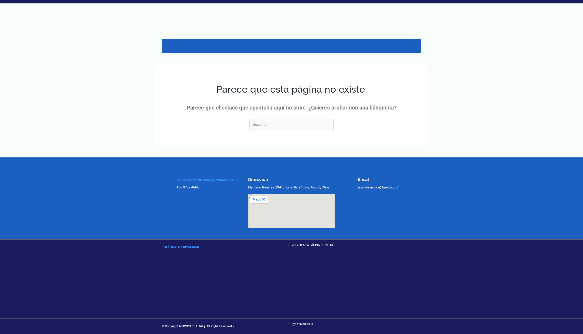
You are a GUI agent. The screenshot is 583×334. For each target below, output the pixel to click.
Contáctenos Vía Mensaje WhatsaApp (205, 180)
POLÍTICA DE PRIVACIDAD (180, 247)
